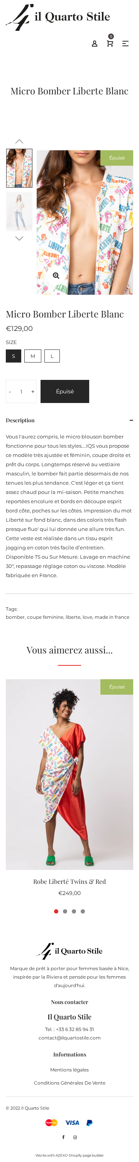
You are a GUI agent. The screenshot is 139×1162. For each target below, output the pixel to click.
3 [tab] (74, 911)
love (87, 617)
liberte (73, 617)
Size (11, 342)
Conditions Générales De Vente (69, 1083)
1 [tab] (56, 911)
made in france (112, 617)
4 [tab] (83, 911)
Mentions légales (69, 1070)
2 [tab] (65, 911)
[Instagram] (75, 1137)
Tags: (12, 609)
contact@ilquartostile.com (70, 1038)
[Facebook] (63, 1137)
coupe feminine (45, 617)
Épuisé (65, 391)
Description (20, 420)
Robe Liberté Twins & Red (69, 881)
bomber (15, 617)
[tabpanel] (69, 792)
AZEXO (62, 1155)
